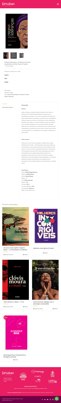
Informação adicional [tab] (7, 107)
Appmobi (10, 400)
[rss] (53, 399)
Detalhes (26, 254)
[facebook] (42, 399)
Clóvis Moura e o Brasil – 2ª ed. (13, 302)
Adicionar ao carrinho (9, 254)
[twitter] (45, 399)
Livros (11, 92)
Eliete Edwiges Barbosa (13, 94)
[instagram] (50, 399)
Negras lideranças (9, 96)
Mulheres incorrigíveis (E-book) (43, 248)
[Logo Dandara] (8, 3)
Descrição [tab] (4, 103)
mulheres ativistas (24, 94)
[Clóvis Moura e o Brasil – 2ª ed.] (15, 280)
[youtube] (47, 399)
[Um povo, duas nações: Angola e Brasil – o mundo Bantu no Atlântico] (15, 226)
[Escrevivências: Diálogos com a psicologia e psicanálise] (45, 280)
